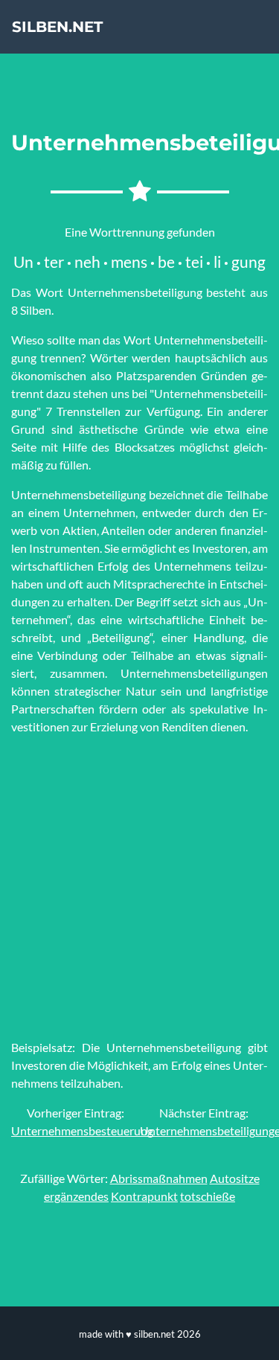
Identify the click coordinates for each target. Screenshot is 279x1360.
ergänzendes (76, 1196)
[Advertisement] (139, 887)
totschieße (207, 1196)
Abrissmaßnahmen (159, 1178)
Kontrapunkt (144, 1196)
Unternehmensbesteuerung (82, 1130)
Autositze (235, 1178)
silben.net (57, 27)
